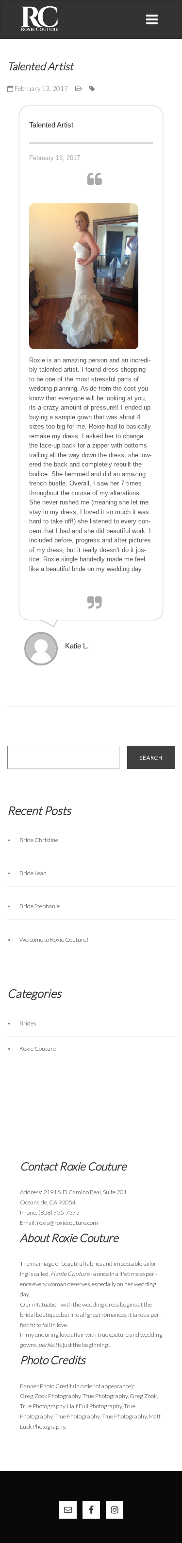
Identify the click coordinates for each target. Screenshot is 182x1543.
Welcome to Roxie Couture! (54, 939)
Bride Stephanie (39, 906)
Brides (27, 1023)
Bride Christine (38, 839)
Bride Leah (33, 873)
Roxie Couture (37, 1048)
